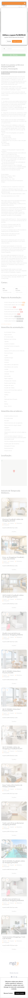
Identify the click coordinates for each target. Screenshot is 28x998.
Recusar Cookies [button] (8, 993)
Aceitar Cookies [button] (20, 993)
